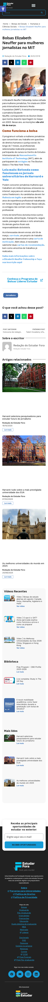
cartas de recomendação (30, 245)
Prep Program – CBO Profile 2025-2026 (29, 668)
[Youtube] (19, 974)
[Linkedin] (36, 974)
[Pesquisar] (42, 12)
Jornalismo (11, 295)
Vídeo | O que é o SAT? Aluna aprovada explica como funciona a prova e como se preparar (28, 621)
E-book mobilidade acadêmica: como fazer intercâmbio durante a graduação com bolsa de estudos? (28, 704)
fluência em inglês (11, 197)
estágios (23, 161)
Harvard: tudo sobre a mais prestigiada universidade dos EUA (21, 491)
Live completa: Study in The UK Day (29, 680)
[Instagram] (28, 974)
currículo (14, 235)
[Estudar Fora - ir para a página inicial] (8, 5)
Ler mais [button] (7, 430)
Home (5, 24)
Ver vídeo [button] (21, 606)
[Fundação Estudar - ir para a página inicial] (24, 994)
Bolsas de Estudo (19, 24)
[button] (33, 5)
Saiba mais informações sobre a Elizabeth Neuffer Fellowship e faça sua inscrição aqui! (22, 259)
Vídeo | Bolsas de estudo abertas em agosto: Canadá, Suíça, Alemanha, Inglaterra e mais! (29, 600)
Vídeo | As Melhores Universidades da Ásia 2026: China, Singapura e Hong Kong (29, 641)
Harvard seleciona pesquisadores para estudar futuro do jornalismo (21, 417)
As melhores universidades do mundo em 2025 (28, 781)
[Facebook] (11, 974)
